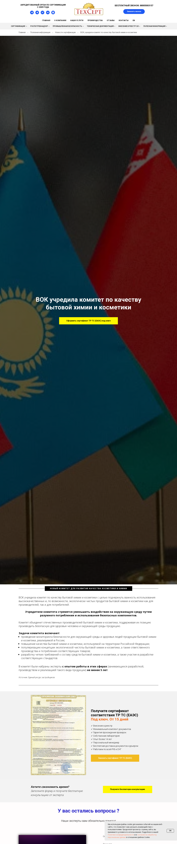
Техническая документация (100, 26)
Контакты (124, 20)
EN (134, 20)
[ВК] (48, 14)
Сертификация (18, 26)
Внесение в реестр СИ (128, 26)
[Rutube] (42, 14)
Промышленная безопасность (67, 26)
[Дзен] (53, 14)
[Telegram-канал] (32, 14)
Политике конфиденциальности (121, 835)
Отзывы (111, 20)
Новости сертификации (65, 32)
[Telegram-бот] (37, 14)
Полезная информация (154, 26)
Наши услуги (76, 20)
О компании (60, 20)
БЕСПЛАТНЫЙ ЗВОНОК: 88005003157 (134, 5)
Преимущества (95, 20)
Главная (46, 20)
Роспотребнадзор (39, 26)
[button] (134, 11)
